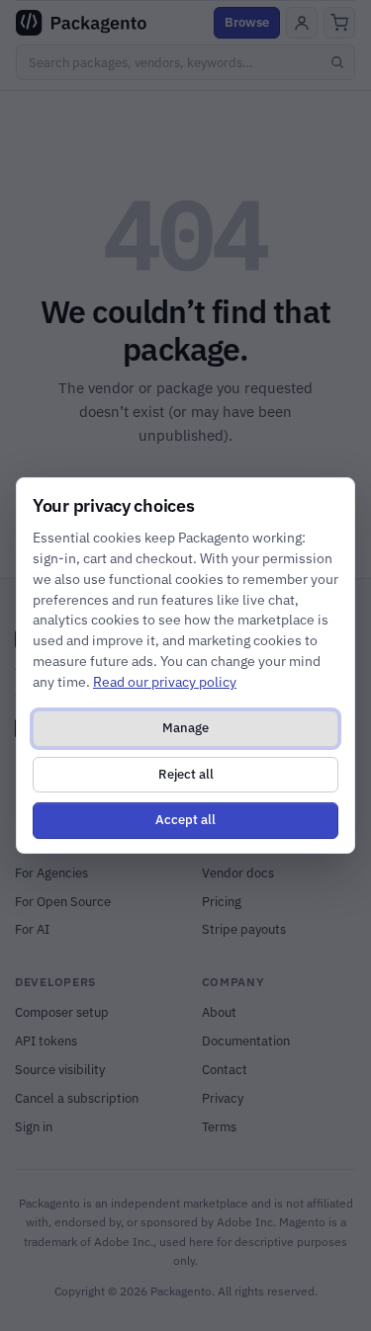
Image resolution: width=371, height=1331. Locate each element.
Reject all (186, 774)
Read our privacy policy (164, 682)
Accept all (185, 819)
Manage (185, 727)
